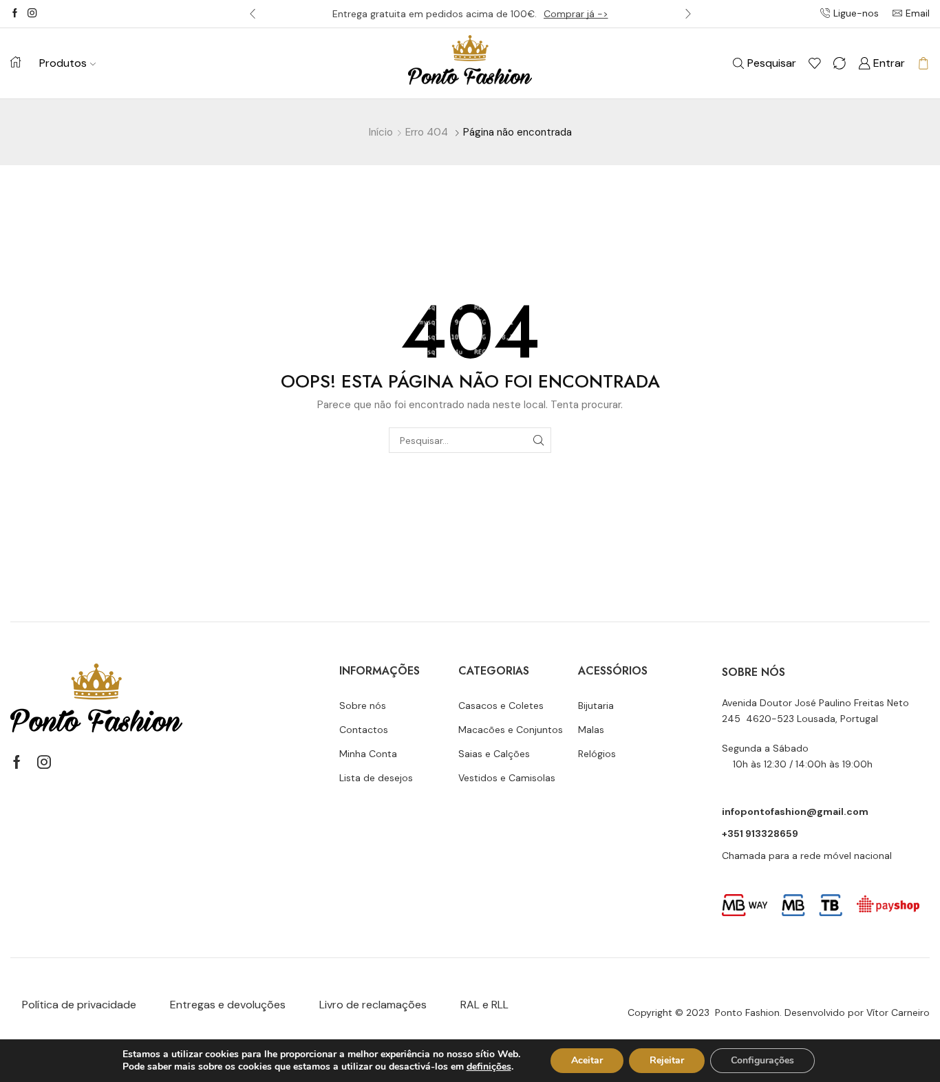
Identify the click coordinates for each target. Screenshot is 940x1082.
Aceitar (587, 1060)
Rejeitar (667, 1060)
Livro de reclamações (373, 1004)
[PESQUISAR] (538, 440)
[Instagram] (32, 13)
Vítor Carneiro (898, 1012)
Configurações (762, 1060)
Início (381, 132)
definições (489, 1067)
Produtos (63, 63)
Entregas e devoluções (228, 1004)
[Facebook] (14, 13)
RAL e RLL (484, 1004)
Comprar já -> (576, 14)
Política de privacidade (79, 1004)
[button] (252, 13)
